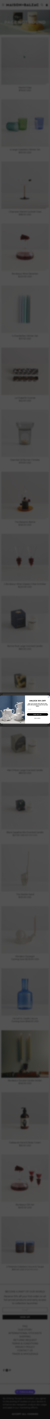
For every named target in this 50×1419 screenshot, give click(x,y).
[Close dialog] (48, 697)
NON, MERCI (37, 718)
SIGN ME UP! (37, 714)
